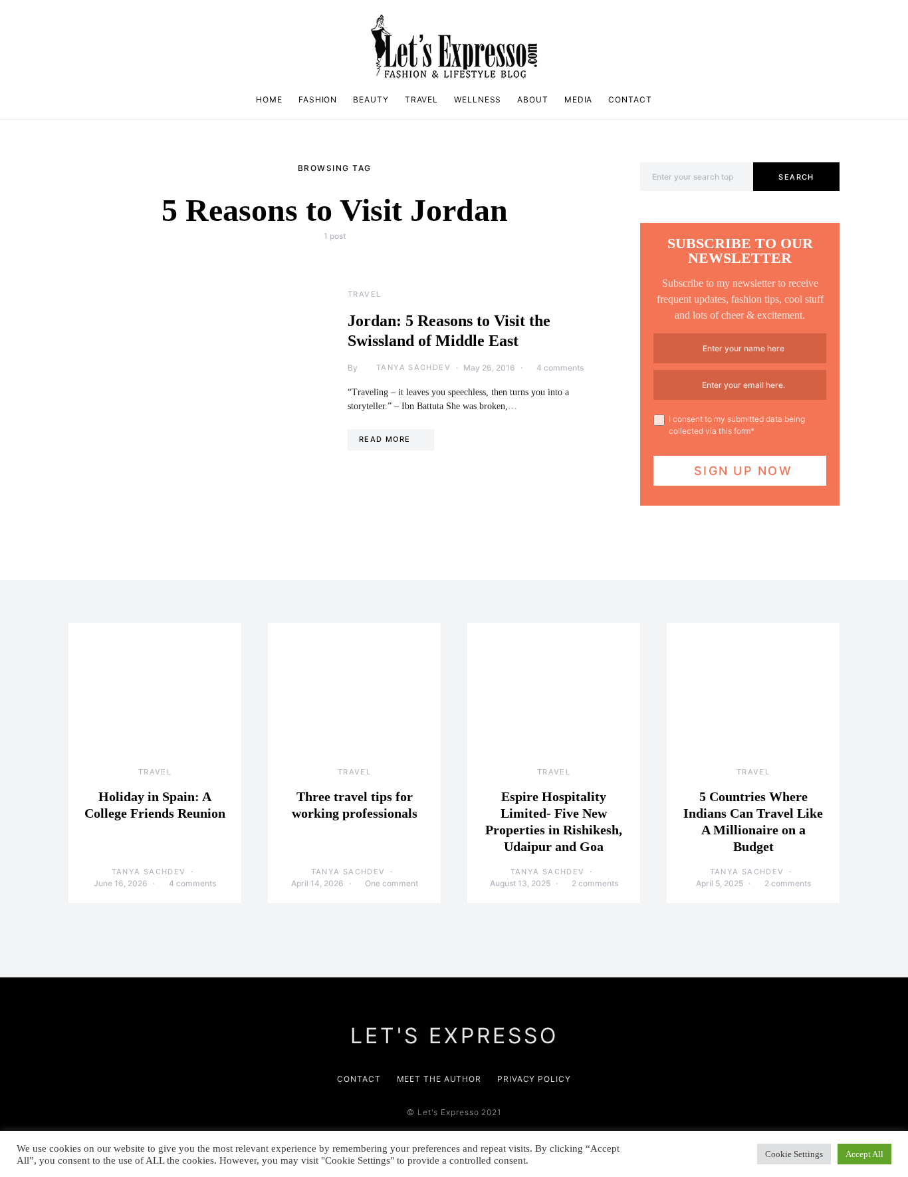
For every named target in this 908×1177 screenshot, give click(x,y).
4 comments (560, 368)
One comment (391, 883)
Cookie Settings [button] (794, 1154)
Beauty (370, 99)
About (532, 99)
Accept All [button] (864, 1154)
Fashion (317, 99)
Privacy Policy (534, 1079)
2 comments (595, 883)
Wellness (477, 99)
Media (578, 99)
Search (796, 177)
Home (269, 99)
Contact (629, 99)
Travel (421, 99)
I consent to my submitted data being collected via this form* (737, 425)
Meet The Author (439, 1079)
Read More (384, 439)
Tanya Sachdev (413, 367)
